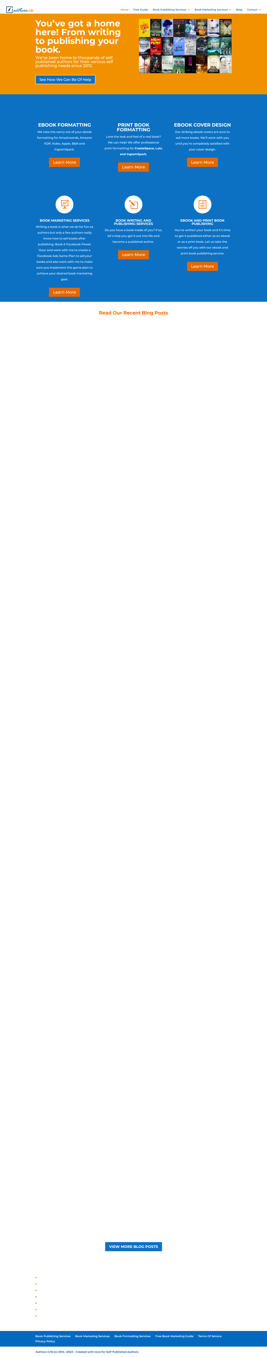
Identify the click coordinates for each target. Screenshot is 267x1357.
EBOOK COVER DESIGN (202, 125)
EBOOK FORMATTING (64, 125)
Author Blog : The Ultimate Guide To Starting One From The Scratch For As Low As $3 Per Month (133, 607)
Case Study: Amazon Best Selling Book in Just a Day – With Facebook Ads (92, 1316)
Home (125, 9)
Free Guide (140, 9)
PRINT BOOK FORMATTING (133, 127)
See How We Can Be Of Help (65, 79)
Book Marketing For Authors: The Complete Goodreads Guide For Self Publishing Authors (134, 910)
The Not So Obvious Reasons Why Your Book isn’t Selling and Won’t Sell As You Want (133, 1212)
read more (133, 461)
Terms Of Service (224, 3)
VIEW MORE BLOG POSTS (133, 1246)
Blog (239, 9)
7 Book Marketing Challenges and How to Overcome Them (134, 1061)
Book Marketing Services (145, 3)
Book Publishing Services (118, 3)
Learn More (64, 162)
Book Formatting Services (172, 3)
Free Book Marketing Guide (200, 3)
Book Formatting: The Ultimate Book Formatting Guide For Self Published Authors (133, 455)
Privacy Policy (241, 3)
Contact (252, 9)
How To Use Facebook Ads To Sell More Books (133, 758)
